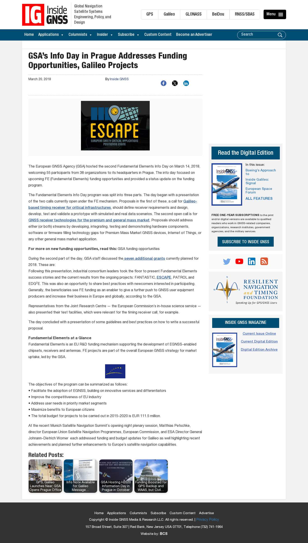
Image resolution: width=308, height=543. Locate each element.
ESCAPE (164, 278)
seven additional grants (144, 259)
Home (29, 35)
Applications (48, 35)
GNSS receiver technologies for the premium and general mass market (88, 221)
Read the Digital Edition (245, 153)
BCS (164, 534)
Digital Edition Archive (259, 350)
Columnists (78, 35)
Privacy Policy (207, 520)
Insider (102, 35)
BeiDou (218, 14)
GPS (149, 14)
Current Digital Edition (259, 341)
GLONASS (194, 14)
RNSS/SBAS (245, 14)
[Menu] (281, 14)
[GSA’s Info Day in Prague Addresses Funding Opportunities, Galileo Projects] (115, 127)
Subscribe (126, 35)
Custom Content (158, 35)
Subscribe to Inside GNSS (245, 242)
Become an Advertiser (194, 35)
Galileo (169, 14)
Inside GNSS (119, 79)
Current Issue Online (259, 334)
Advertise (206, 513)
